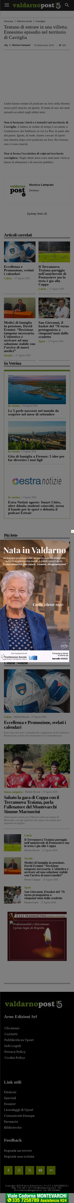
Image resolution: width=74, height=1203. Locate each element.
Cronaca (8, 21)
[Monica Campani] (6, 45)
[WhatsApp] (57, 226)
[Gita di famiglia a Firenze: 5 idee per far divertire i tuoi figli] (37, 435)
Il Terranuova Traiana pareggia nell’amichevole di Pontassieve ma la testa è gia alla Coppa (52, 275)
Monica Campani (21, 45)
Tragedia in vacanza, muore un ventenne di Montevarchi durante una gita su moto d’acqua (37, 557)
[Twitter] (29, 1170)
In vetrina (14, 406)
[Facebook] (20, 226)
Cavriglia (40, 21)
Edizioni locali (24, 21)
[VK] (48, 226)
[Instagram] (19, 1170)
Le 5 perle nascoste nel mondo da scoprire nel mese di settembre (33, 412)
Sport (41, 341)
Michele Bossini (21, 717)
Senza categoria (13, 792)
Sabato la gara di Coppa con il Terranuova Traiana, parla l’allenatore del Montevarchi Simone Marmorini (31, 804)
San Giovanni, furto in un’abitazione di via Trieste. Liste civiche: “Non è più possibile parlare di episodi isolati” (36, 600)
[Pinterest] (38, 226)
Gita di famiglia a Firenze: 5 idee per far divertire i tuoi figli (36, 458)
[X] (29, 226)
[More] (66, 226)
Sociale (8, 355)
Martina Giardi (31, 902)
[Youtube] (40, 1170)
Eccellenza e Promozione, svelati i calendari (19, 270)
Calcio (7, 278)
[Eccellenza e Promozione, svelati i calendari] (20, 251)
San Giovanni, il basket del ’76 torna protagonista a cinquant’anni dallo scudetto (53, 330)
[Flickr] (51, 1170)
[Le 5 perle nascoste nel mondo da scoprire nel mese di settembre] (37, 389)
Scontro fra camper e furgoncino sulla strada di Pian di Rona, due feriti (33, 577)
